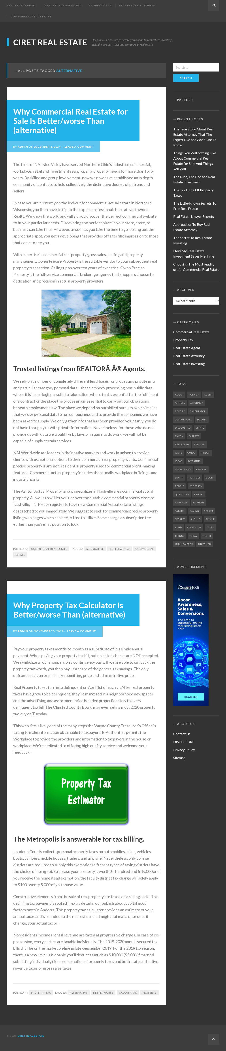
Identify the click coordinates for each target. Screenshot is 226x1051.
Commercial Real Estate (30, 16)
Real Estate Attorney (137, 5)
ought (210, 477)
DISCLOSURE (183, 742)
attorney (196, 402)
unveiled (204, 544)
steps (178, 527)
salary (180, 511)
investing (194, 461)
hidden (205, 452)
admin (23, 146)
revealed (181, 502)
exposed (199, 444)
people (179, 486)
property (149, 992)
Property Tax (100, 5)
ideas (178, 461)
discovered (183, 427)
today (193, 536)
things (179, 536)
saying (194, 511)
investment (183, 469)
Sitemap (179, 757)
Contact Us (181, 734)
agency (194, 394)
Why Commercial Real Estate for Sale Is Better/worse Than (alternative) (70, 121)
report (199, 494)
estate (20, 554)
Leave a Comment (78, 146)
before (180, 411)
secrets (180, 519)
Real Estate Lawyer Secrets (193, 216)
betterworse (119, 548)
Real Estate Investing (63, 5)
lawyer (201, 469)
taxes (210, 527)
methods (194, 477)
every (179, 436)
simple (210, 519)
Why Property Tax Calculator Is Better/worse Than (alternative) (69, 609)
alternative (95, 548)
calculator (128, 992)
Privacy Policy (184, 750)
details (202, 419)
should (195, 519)
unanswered (184, 544)
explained (182, 444)
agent (208, 394)
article (180, 402)
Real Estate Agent (22, 5)
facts (178, 452)
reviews (198, 502)
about (179, 394)
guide (191, 452)
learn (179, 477)
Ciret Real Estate (50, 42)
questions (182, 494)
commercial (144, 548)
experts (193, 436)
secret (208, 511)
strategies (194, 527)
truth (207, 536)
